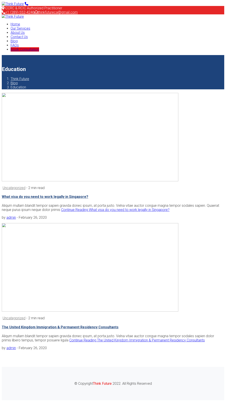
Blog (14, 41)
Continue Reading (115, 210)
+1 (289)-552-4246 (19, 12)
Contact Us (19, 37)
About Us (18, 33)
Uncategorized (14, 188)
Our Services (20, 28)
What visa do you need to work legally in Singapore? (45, 197)
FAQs (15, 45)
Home (15, 24)
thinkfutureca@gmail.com (58, 12)
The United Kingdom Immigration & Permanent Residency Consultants (60, 327)
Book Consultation (25, 49)
